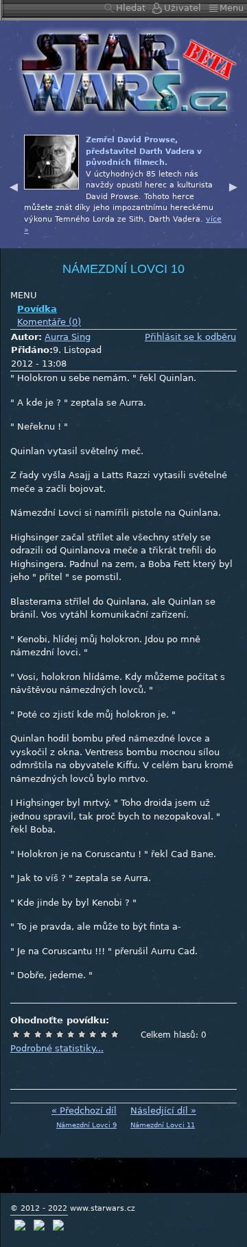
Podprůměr (48, 1034)
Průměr (59, 1034)
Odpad (15, 1034)
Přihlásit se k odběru (190, 337)
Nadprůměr (70, 1034)
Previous (14, 185)
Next (233, 185)
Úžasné (103, 1034)
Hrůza (26, 1034)
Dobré (81, 1034)
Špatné (37, 1034)
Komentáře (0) (49, 322)
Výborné (92, 1034)
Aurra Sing (68, 337)
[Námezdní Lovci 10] (123, 71)
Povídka (37, 309)
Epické (114, 1034)
